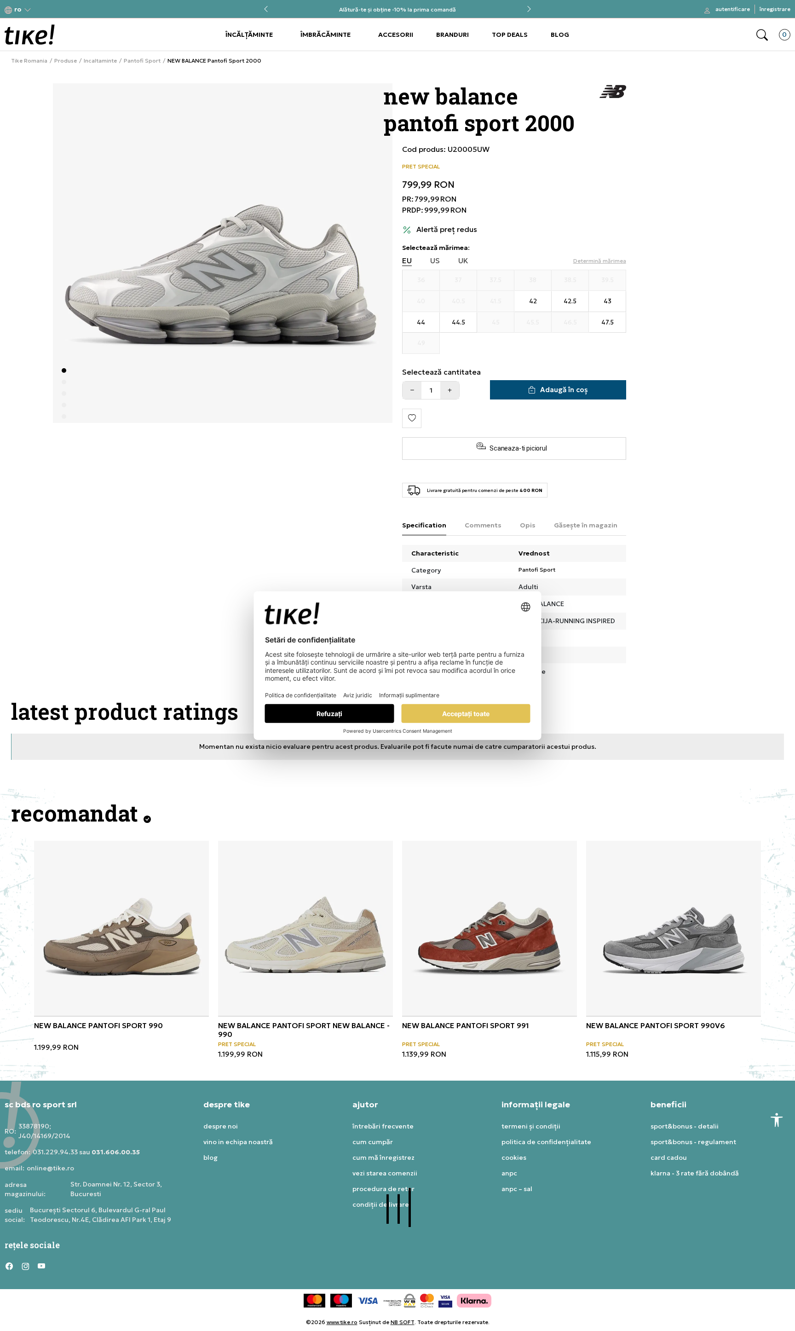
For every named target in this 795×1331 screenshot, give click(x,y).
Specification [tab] (424, 525)
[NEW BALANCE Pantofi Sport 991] (489, 928)
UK (463, 260)
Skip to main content (42, 10)
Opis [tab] (528, 525)
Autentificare (732, 9)
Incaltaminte (100, 61)
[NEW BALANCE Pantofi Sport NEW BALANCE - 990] (305, 928)
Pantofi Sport (142, 61)
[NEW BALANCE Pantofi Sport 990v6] (673, 928)
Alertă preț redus (446, 229)
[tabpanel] (222, 253)
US (435, 260)
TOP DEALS (510, 34)
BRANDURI (452, 34)
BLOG (560, 34)
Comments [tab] (483, 525)
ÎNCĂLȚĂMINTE (249, 34)
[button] (18, 9)
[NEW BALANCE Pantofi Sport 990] (121, 928)
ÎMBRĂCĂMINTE (325, 34)
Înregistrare (775, 9)
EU (407, 260)
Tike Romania (29, 61)
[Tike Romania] (30, 34)
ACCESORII (395, 34)
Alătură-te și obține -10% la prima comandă (397, 9)
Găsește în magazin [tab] (585, 525)
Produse (65, 61)
